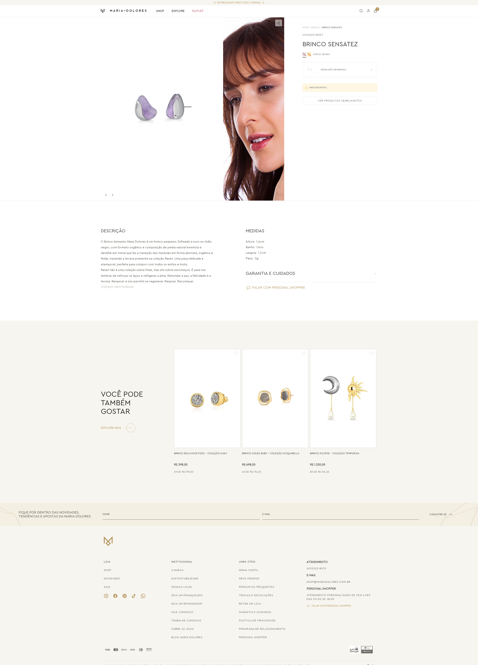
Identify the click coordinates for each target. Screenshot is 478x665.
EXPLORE (178, 11)
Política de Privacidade (257, 620)
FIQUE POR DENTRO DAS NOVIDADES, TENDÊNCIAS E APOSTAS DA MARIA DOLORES (55, 514)
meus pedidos (249, 578)
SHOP (160, 11)
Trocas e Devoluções (256, 595)
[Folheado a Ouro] (309, 54)
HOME (305, 27)
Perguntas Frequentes (256, 587)
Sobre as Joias (182, 629)
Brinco (315, 27)
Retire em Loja (250, 603)
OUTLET (198, 11)
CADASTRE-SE (438, 514)
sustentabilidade (184, 578)
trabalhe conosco (186, 620)
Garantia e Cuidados (255, 612)
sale (107, 587)
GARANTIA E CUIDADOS (270, 273)
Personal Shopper (253, 637)
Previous (106, 195)
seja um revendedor (186, 603)
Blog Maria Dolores (187, 637)
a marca (177, 570)
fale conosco (182, 612)
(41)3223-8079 (316, 568)
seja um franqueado (187, 595)
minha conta (248, 570)
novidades (112, 578)
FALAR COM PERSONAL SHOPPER (278, 287)
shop (107, 570)
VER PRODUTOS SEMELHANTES (340, 100)
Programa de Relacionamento (262, 629)
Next (112, 195)
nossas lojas (181, 587)
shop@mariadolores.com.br (328, 582)
